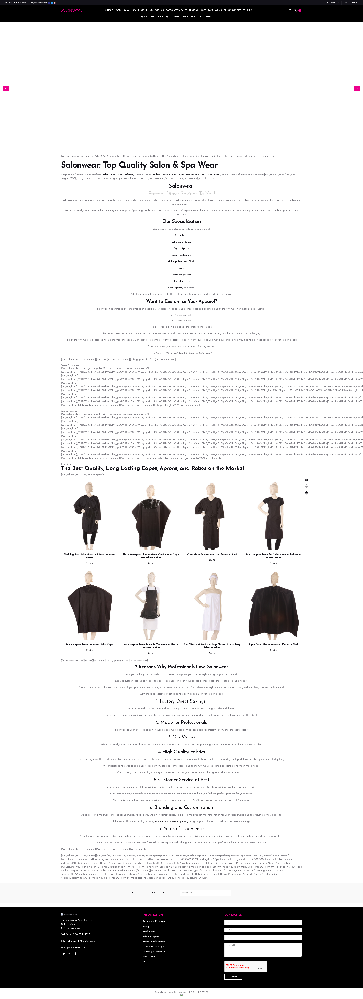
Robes (198, 468)
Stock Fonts (149, 932)
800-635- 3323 (81, 934)
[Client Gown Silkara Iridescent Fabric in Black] (212, 515)
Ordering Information (154, 952)
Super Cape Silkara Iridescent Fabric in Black (273, 644)
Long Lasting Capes (131, 468)
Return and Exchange (154, 921)
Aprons (168, 468)
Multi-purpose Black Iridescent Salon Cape (89, 644)
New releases (148, 17)
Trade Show (149, 957)
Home (110, 10)
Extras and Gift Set (234, 10)
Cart (345, 2)
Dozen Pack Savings (211, 10)
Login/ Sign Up (333, 2)
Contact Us (209, 17)
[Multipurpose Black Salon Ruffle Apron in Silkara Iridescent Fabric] (151, 604)
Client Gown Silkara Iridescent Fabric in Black (212, 554)
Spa (134, 10)
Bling (141, 10)
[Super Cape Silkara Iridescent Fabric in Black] (273, 604)
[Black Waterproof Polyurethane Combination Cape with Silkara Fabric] (151, 515)
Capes (118, 10)
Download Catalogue (153, 947)
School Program (151, 937)
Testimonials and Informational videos (179, 17)
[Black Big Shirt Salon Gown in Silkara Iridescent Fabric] (89, 515)
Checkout (356, 2)
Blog (145, 962)
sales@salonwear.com (38, 3)
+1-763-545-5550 (86, 941)
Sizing (146, 927)
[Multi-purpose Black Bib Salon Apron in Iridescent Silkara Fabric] (273, 515)
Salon (127, 10)
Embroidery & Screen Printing (182, 10)
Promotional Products (154, 942)
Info (249, 10)
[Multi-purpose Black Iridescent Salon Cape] (89, 604)
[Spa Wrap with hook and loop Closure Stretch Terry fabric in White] (212, 604)
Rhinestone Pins (155, 10)
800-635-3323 (20, 3)
